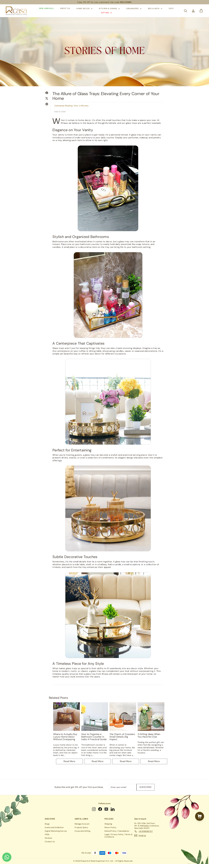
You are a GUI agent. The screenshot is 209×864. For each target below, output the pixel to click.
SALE (171, 8)
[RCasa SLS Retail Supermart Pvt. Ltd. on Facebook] (100, 809)
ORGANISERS (132, 8)
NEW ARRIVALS (46, 8)
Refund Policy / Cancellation (116, 831)
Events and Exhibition (54, 827)
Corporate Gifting (82, 831)
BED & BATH (154, 8)
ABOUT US (65, 8)
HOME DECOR (83, 8)
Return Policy (110, 827)
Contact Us (50, 841)
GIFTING (105, 13)
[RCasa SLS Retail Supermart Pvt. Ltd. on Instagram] (94, 809)
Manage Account (82, 824)
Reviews (48, 838)
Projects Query (81, 827)
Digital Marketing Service (56, 831)
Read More (69, 761)
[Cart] (201, 11)
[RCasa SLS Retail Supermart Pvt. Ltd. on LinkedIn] (113, 809)
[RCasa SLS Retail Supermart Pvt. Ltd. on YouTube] (106, 809)
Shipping (108, 824)
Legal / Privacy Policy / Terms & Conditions (118, 835)
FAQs (47, 834)
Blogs (47, 824)
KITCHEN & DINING (108, 8)
